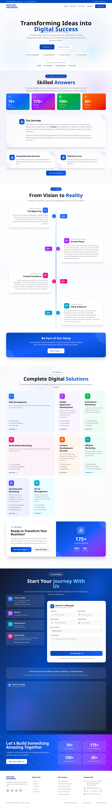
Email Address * (81, 611)
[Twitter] (12, 790)
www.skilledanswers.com (71, 803)
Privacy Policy (87, 803)
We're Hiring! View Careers (93, 794)
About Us (73, 6)
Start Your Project (55, 173)
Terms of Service (101, 803)
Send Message (75, 653)
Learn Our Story (41, 550)
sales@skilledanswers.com (21, 615)
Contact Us (100, 6)
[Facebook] (16, 790)
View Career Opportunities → (22, 642)
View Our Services (64, 47)
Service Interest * (55, 627)
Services (89, 6)
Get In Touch (55, 351)
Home (66, 6)
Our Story (82, 6)
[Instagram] (20, 790)
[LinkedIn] (7, 790)
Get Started (45, 47)
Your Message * (54, 635)
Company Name (81, 619)
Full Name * (53, 611)
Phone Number (54, 619)
